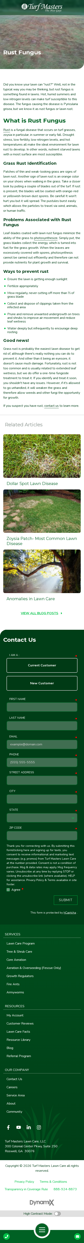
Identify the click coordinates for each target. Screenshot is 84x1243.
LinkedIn (29, 1127)
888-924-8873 (65, 1189)
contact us (51, 406)
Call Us (6, 1236)
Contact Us (77, 1236)
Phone (14, 754)
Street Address (21, 772)
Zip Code (15, 828)
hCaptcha (70, 913)
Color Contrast (57, 1214)
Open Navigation (42, 1229)
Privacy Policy (24, 1182)
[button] (42, 934)
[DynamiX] (42, 1202)
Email (13, 736)
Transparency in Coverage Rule (26, 1189)
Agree (17, 889)
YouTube (18, 1127)
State (13, 810)
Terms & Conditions (53, 1182)
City (12, 791)
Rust (6, 130)
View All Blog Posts (39, 613)
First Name (17, 699)
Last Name (17, 718)
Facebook (8, 1127)
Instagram (39, 1127)
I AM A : (14, 655)
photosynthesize (45, 238)
